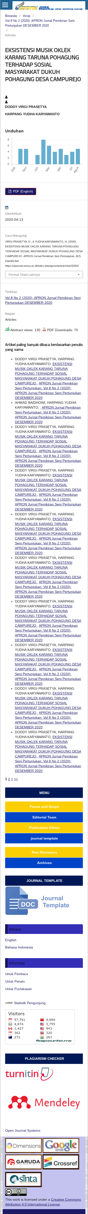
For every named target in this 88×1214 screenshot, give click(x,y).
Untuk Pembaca (16, 974)
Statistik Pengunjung (29, 1003)
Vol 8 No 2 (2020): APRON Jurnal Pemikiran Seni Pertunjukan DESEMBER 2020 (40, 23)
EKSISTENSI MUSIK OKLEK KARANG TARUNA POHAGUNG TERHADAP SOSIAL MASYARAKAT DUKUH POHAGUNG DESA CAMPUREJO (48, 373)
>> (16, 779)
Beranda (11, 16)
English (10, 940)
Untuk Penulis (15, 981)
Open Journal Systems (22, 1130)
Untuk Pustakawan (18, 989)
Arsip (26, 16)
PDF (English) (22, 191)
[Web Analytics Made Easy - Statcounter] (9, 1003)
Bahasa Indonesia (19, 947)
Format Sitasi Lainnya (24, 274)
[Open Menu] (5, 5)
